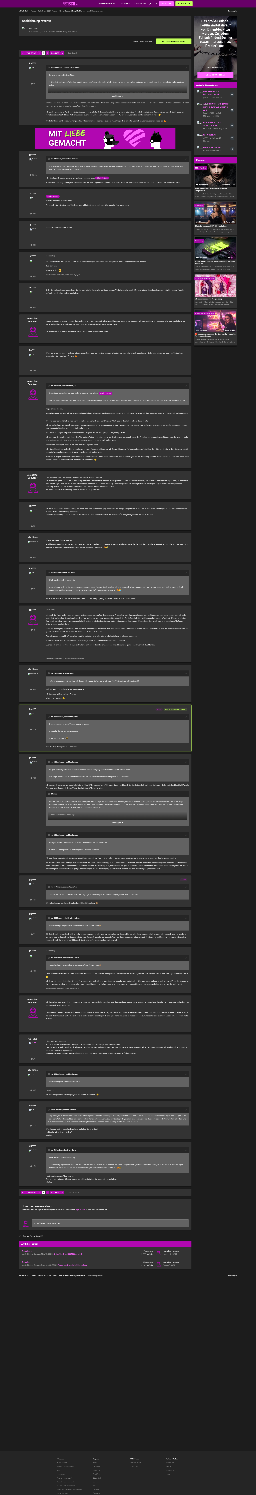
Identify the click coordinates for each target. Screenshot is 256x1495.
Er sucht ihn (134, 1466)
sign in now (80, 1210)
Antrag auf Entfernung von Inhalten (69, 1490)
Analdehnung (27, 1251)
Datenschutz (70, 1486)
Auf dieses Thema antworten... (49, 1223)
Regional (96, 1459)
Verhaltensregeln (63, 1493)
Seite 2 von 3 (73, 53)
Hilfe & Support (62, 1462)
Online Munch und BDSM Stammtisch (68, 1254)
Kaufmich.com (171, 1470)
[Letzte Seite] (62, 53)
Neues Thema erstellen (142, 41)
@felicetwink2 (102, 178)
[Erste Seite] (23, 53)
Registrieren (184, 4)
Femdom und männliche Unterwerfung (72, 1265)
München (96, 1470)
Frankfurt (96, 1474)
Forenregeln (232, 11)
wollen (73, 1482)
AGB (58, 1470)
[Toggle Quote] (49, 67)
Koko (168, 1474)
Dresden (96, 1490)
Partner (168, 1459)
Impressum (61, 1474)
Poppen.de (170, 1462)
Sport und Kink (209, 135)
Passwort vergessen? (64, 1478)
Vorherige (31, 53)
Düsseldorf (97, 1478)
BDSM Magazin (68, 1466)
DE (153, 3)
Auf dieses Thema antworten (174, 41)
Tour (58, 1466)
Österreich (96, 1493)
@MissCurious (52, 196)
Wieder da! (166, 4)
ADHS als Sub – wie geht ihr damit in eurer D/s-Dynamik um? (215, 107)
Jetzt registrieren (215, 75)
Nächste (55, 53)
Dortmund (96, 1482)
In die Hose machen (212, 147)
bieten (65, 1482)
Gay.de (168, 1466)
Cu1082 (32, 1038)
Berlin (95, 1462)
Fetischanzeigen (135, 1462)
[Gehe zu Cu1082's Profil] (33, 1048)
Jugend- (60, 1486)
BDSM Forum (134, 1459)
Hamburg (96, 1466)
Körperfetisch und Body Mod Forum (62, 31)
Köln (94, 1486)
